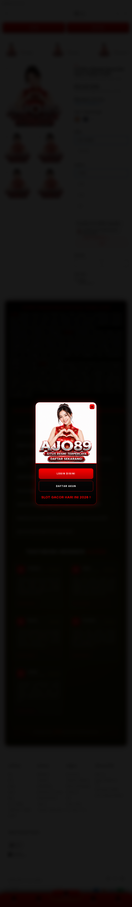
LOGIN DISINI (66, 473)
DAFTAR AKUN (66, 486)
